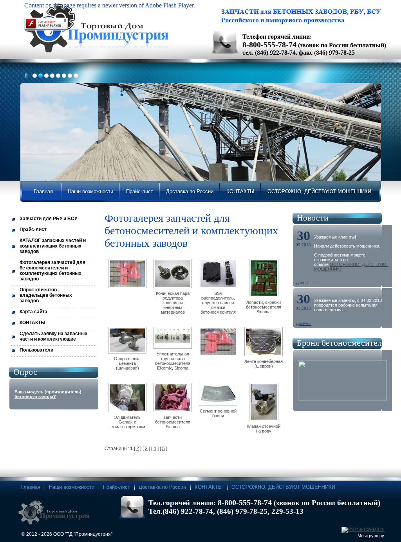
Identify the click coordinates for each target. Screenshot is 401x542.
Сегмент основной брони (218, 413)
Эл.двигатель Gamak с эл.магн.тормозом (127, 422)
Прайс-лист (116, 487)
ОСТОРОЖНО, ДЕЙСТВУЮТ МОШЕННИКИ (283, 487)
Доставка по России (162, 487)
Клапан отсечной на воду (263, 428)
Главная (30, 487)
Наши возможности (71, 487)
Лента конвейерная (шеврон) (263, 363)
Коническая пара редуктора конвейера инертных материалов (173, 302)
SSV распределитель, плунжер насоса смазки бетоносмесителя (218, 302)
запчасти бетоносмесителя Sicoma (172, 422)
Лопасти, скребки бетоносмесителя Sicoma (263, 307)
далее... (303, 282)
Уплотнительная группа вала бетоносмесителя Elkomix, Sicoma (172, 361)
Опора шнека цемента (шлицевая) (127, 363)
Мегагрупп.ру (371, 535)
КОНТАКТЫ (209, 487)
